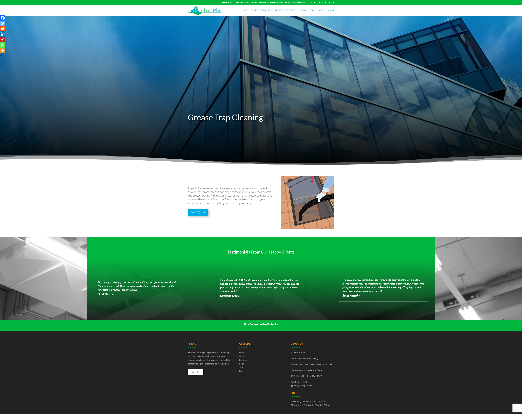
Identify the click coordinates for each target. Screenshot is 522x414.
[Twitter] (2, 23)
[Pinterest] (2, 39)
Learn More (195, 372)
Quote (330, 10)
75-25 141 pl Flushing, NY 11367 (306, 376)
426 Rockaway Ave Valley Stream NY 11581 (311, 364)
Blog (241, 371)
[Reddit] (2, 28)
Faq (313, 10)
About (278, 10)
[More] (2, 50)
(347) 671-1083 (316, 2)
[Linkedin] (2, 34)
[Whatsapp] (2, 45)
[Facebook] (2, 18)
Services (290, 10)
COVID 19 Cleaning (261, 10)
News (304, 10)
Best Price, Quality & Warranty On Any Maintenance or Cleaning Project (252, 2)
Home (243, 10)
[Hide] (1, 56)
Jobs (321, 10)
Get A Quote (198, 212)
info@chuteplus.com (296, 2)
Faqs (241, 363)
